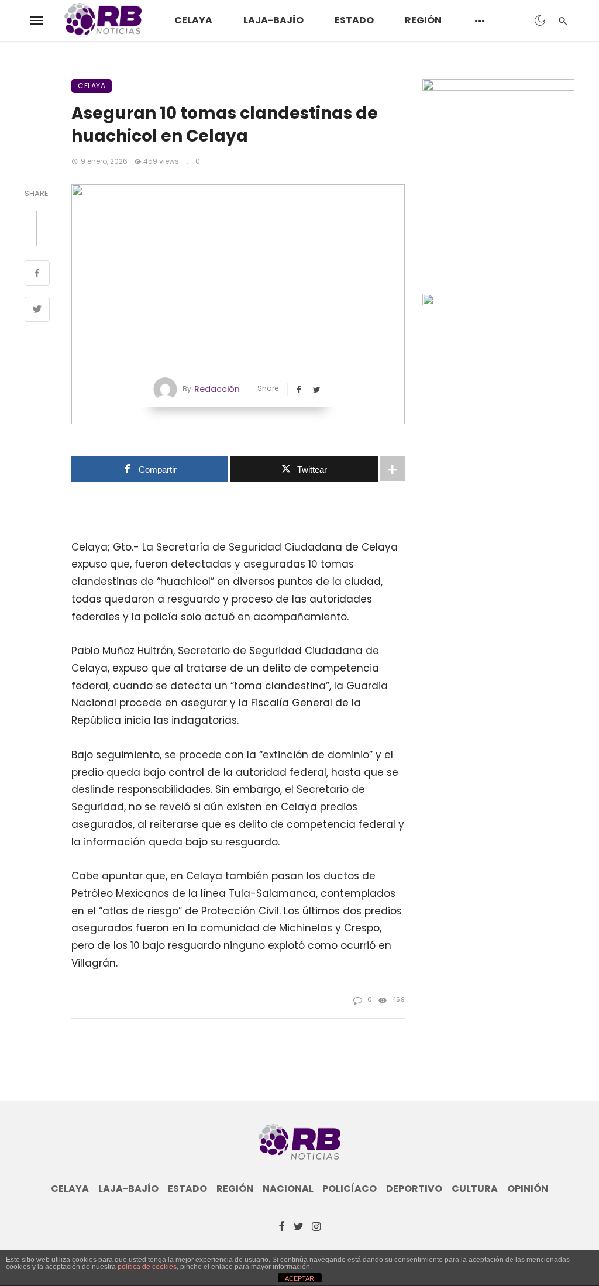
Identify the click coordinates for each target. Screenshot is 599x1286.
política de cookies (147, 1267)
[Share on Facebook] (37, 274)
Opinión (527, 1188)
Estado (354, 20)
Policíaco (349, 1188)
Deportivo (414, 1188)
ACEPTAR (299, 1278)
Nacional (288, 1188)
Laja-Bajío (273, 20)
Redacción (217, 389)
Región (423, 20)
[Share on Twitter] (37, 311)
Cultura (475, 1188)
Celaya (193, 20)
